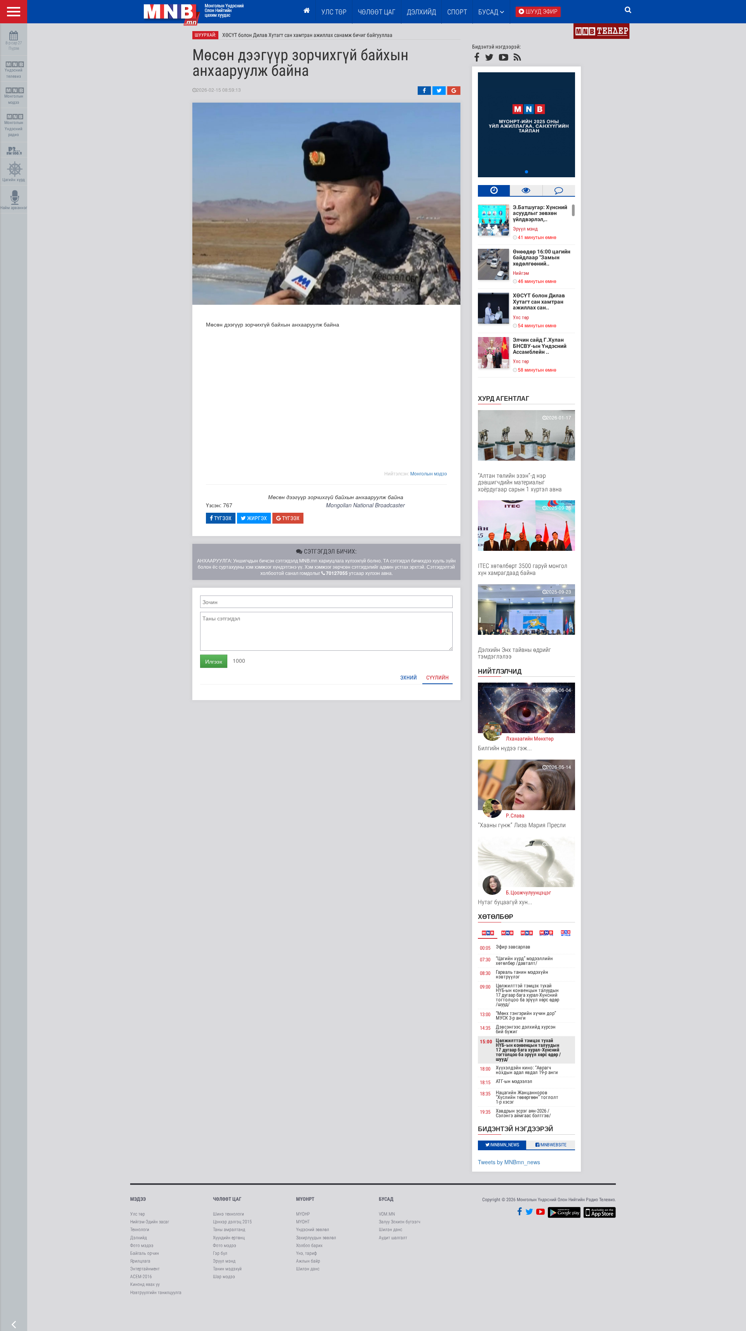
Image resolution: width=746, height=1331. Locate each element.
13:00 (485, 1014)
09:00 (485, 987)
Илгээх (213, 661)
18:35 (485, 1094)
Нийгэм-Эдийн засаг (149, 1221)
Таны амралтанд (229, 1229)
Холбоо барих (309, 1245)
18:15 (485, 1082)
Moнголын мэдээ (428, 473)
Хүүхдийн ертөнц (229, 1237)
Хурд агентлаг (503, 398)
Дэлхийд (421, 12)
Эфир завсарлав (513, 947)
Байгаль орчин (144, 1253)
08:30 (485, 973)
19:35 (485, 1112)
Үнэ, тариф (306, 1253)
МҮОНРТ (305, 1199)
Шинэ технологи (228, 1214)
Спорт (457, 12)
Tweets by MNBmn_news (509, 1162)
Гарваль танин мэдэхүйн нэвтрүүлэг (522, 974)
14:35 (485, 1028)
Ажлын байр (308, 1261)
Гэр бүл (220, 1253)
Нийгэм (521, 273)
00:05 (485, 948)
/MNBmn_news (504, 1145)
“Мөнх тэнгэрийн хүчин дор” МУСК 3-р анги (526, 1015)
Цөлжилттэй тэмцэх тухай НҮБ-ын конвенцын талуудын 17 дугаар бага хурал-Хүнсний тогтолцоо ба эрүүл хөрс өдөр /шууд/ (527, 995)
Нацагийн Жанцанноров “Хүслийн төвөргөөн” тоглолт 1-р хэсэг (527, 1097)
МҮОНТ (303, 1221)
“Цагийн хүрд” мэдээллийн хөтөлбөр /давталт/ (524, 960)
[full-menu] (13, 11)
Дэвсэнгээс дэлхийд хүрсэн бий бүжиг (526, 1029)
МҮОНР (303, 1214)
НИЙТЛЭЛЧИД (499, 671)
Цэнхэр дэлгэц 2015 (232, 1221)
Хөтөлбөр (495, 916)
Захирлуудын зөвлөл (316, 1237)
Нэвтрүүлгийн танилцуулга (155, 1292)
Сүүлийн (437, 677)
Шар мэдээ (224, 1276)
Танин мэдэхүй (227, 1269)
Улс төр (334, 12)
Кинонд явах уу (145, 1284)
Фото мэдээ (141, 1245)
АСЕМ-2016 (141, 1276)
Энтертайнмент (145, 1269)
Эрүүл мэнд (525, 229)
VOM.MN (387, 1214)
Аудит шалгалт (393, 1237)
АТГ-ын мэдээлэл (514, 1081)
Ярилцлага (140, 1261)
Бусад (489, 12)
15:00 (486, 1042)
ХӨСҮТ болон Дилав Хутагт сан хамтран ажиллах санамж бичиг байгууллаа (307, 35)
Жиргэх (256, 518)
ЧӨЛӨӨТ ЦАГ (377, 12)
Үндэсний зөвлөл (312, 1229)
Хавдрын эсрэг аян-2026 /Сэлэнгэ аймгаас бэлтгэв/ (523, 1113)
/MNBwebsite (552, 1145)
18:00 (485, 1069)
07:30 (485, 959)
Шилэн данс (307, 1269)
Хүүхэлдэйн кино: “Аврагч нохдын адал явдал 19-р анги (527, 1070)
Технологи (139, 1229)
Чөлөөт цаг (227, 1199)
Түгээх (222, 518)
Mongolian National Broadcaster (365, 505)
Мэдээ (138, 1199)
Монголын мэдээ (13, 99)
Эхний (408, 677)
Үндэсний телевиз (14, 73)
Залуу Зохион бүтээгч (399, 1221)
